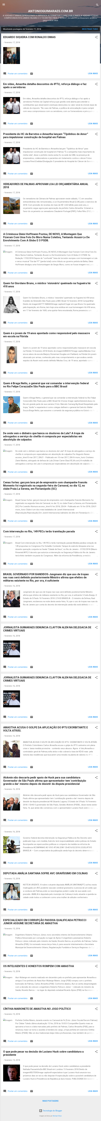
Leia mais (93, 73)
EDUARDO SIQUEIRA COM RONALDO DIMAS (29, 37)
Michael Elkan (57, 1116)
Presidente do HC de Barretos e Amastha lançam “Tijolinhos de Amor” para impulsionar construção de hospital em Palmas (45, 135)
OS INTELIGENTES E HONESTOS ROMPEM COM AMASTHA (38, 966)
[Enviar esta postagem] (31, 74)
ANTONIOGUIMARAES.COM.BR (50, 11)
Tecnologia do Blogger (52, 1111)
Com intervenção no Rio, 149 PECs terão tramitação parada (39, 531)
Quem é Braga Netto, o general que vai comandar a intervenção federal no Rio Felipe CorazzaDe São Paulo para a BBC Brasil (46, 385)
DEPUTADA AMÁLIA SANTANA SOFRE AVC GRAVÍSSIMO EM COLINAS (45, 873)
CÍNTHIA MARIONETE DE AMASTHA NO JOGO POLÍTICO (37, 1008)
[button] (96, 38)
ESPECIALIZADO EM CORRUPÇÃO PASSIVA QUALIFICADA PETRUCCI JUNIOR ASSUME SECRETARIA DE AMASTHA (44, 922)
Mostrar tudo (90, 29)
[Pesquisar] (97, 5)
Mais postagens (50, 1101)
